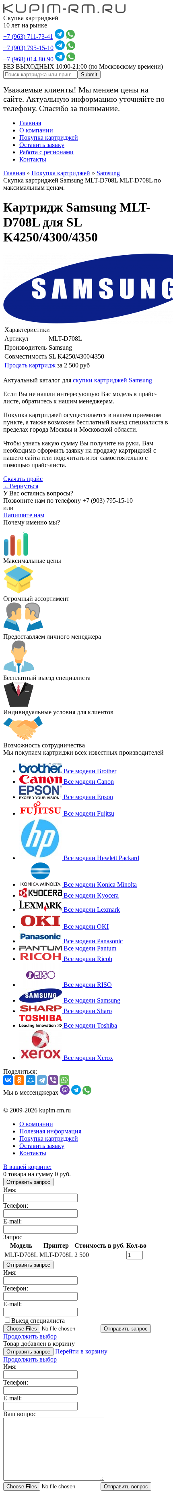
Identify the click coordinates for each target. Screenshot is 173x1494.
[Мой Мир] (30, 1080)
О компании (36, 130)
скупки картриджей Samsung (112, 380)
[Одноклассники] (19, 1080)
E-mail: (12, 1221)
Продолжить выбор (30, 1336)
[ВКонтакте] (8, 1080)
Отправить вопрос (126, 1487)
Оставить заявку (41, 144)
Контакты (32, 159)
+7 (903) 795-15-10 (28, 47)
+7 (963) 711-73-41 (28, 36)
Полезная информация (50, 1131)
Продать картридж (30, 365)
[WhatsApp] (64, 1080)
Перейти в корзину (81, 1351)
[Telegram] (42, 1080)
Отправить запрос (28, 1182)
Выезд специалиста (38, 1320)
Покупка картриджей (48, 137)
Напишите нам (23, 515)
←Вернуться (20, 486)
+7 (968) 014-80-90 (28, 59)
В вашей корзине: (27, 1166)
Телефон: (15, 1205)
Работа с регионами (46, 152)
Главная (30, 123)
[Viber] (53, 1080)
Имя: (9, 1189)
